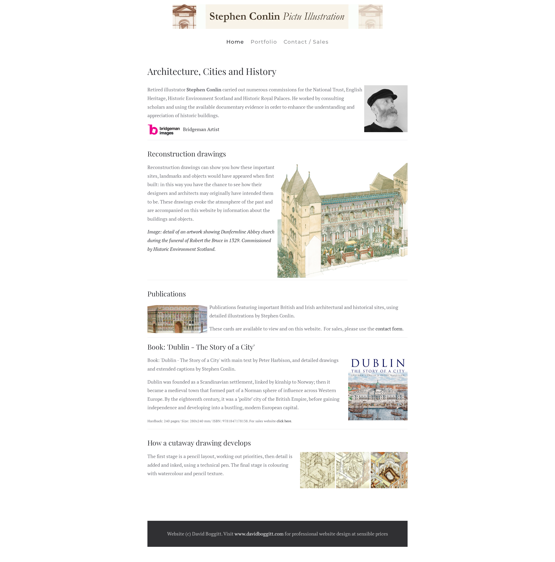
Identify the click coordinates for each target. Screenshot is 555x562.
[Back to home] (278, 16)
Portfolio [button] (264, 42)
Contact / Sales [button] (306, 42)
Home (235, 42)
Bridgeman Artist (201, 129)
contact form (388, 328)
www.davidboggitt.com (259, 534)
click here (284, 421)
